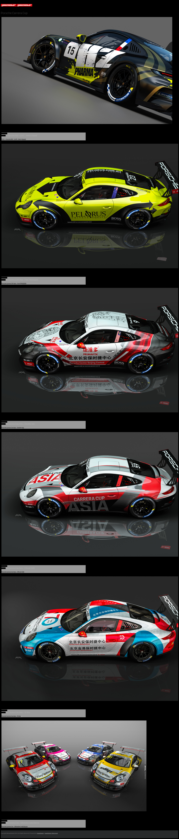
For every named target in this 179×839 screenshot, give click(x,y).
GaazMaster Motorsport (51, 833)
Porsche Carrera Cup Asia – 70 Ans (11, 716)
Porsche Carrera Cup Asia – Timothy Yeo (12, 428)
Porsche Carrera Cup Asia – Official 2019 (12, 572)
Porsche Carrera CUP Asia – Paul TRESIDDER (13, 283)
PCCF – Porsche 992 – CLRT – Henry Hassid (13, 139)
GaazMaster (40, 833)
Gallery (3, 135)
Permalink (4, 133)
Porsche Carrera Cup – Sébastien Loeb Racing (14, 826)
